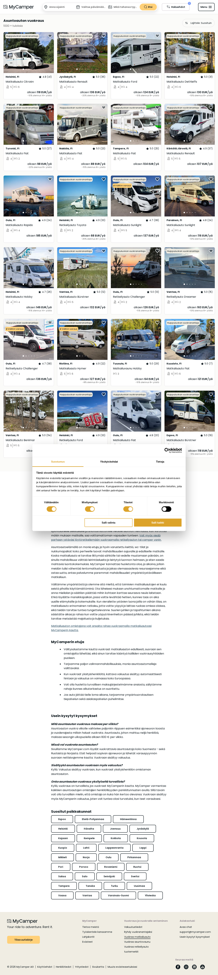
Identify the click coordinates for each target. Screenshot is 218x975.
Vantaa (87, 895)
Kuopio (62, 847)
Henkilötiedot (63, 967)
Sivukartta (98, 967)
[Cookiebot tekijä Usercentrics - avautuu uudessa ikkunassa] (167, 450)
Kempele (89, 838)
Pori (60, 867)
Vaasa (62, 895)
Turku (114, 886)
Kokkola (116, 838)
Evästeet (87, 941)
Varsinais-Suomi (118, 895)
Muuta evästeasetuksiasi (122, 967)
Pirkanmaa (134, 857)
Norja (86, 857)
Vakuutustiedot (133, 927)
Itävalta (89, 828)
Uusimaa (139, 886)
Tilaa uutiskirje (23, 939)
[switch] (90, 509)
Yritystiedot (82, 967)
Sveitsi (135, 876)
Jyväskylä (143, 828)
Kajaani (63, 838)
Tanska (90, 886)
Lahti (86, 847)
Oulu (108, 857)
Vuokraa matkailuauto (137, 937)
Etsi (150, 7)
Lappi (142, 847)
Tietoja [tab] (160, 461)
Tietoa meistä (90, 927)
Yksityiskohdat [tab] (109, 461)
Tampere (64, 886)
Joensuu (115, 828)
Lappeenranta (114, 847)
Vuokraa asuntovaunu (137, 941)
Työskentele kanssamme (97, 932)
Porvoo (83, 867)
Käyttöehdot (44, 967)
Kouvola (142, 838)
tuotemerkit (131, 951)
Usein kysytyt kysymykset (195, 937)
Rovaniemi (110, 867)
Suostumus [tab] (58, 461)
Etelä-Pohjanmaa (93, 819)
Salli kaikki (157, 522)
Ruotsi (137, 867)
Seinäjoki (109, 876)
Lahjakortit (88, 937)
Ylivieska (150, 895)
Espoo (62, 819)
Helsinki (63, 828)
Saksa (62, 876)
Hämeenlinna (128, 819)
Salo (85, 876)
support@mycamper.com (195, 932)
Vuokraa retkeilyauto (136, 946)
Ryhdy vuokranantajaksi (138, 932)
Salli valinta (108, 522)
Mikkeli (62, 857)
